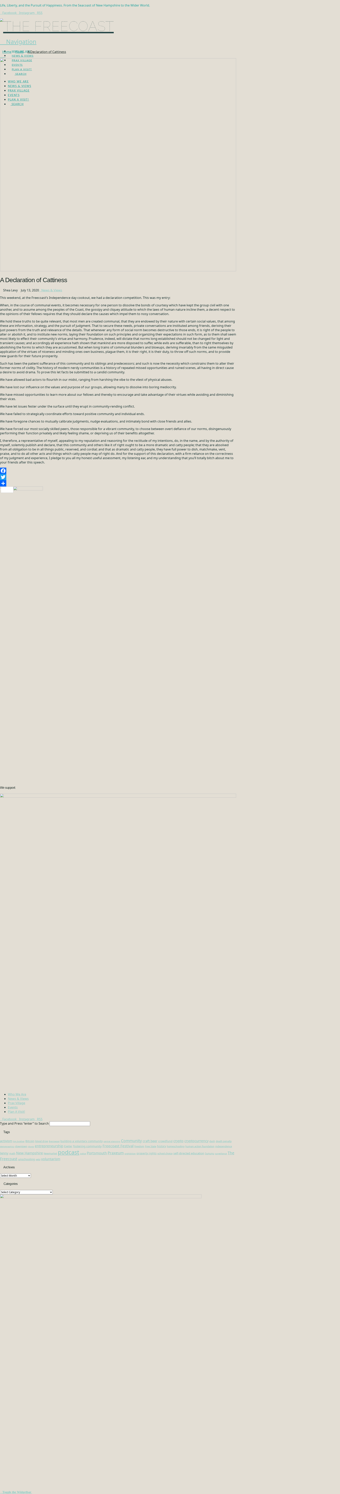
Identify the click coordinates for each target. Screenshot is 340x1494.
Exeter (68, 1146)
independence (223, 1146)
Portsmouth (97, 1153)
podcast (68, 1152)
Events (13, 1107)
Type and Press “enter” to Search (24, 1123)
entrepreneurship (49, 1146)
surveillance (221, 1153)
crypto (178, 1140)
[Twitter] (118, 477)
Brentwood (54, 1141)
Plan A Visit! (16, 1111)
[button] (18, 42)
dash (212, 1141)
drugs (31, 1146)
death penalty (224, 1141)
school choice (165, 1153)
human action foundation (199, 1146)
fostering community (87, 1146)
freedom (139, 1146)
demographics (7, 1146)
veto (38, 1159)
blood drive (41, 1141)
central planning (111, 1141)
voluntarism (50, 1159)
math (12, 1153)
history (161, 1146)
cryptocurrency (196, 1140)
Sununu (209, 1153)
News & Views (51, 290)
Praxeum (116, 1153)
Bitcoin (29, 1141)
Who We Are (17, 1094)
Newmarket (50, 1153)
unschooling (26, 1159)
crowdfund (165, 1141)
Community (131, 1140)
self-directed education (188, 1153)
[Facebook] (118, 471)
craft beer (150, 1141)
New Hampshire (29, 1153)
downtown (21, 1146)
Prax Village (16, 1103)
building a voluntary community (81, 1141)
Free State (150, 1146)
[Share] (118, 483)
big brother (19, 1141)
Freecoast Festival (118, 1145)
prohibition (130, 1153)
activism (6, 1141)
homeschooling (176, 1146)
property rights (147, 1153)
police (83, 1153)
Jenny (4, 1153)
